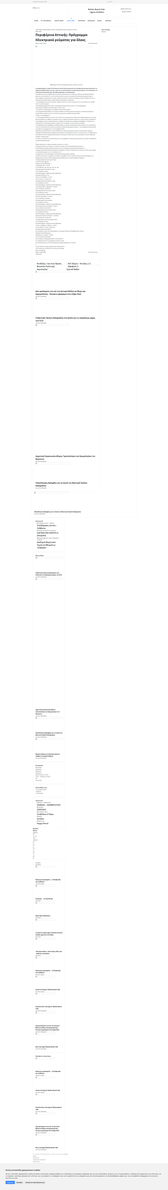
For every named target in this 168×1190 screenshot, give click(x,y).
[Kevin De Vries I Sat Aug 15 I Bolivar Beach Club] (45, 994)
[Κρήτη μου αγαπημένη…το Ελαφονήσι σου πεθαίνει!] (45, 867)
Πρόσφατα (38, 864)
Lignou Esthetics (97, 12)
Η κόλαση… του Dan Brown (44, 899)
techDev (40, 818)
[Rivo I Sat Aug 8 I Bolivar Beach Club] (45, 1034)
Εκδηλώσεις (91, 21)
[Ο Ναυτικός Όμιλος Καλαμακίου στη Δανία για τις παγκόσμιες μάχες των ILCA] (53, 299)
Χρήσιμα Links (36, 1161)
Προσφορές (81, 21)
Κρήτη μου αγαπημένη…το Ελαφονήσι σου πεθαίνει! (48, 972)
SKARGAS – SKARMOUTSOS (49, 805)
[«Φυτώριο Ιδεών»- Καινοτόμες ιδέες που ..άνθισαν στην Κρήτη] (45, 939)
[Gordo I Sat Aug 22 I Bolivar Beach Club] (45, 977)
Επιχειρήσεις (39, 769)
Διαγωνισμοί (39, 780)
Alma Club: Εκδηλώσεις (43, 916)
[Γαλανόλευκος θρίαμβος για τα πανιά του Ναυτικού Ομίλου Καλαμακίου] (53, 464)
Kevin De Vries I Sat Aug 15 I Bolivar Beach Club (49, 1008)
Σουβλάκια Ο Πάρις (45, 814)
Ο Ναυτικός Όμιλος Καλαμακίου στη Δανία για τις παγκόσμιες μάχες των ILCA (65, 319)
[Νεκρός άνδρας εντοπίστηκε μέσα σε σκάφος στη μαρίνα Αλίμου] (49, 739)
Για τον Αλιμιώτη (46, 21)
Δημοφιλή (38, 863)
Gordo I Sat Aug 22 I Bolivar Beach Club (48, 990)
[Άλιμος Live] (36, 8)
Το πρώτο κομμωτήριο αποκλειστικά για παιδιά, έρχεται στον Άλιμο (49, 934)
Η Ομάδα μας (36, 1158)
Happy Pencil (42, 823)
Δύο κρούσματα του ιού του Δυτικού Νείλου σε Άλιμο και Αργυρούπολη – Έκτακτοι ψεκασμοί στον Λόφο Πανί (60, 293)
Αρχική (36, 21)
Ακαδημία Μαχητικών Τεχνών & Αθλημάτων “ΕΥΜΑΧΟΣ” (46, 545)
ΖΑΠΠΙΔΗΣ (41, 809)
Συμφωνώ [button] (10, 1182)
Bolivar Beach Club (96, 9)
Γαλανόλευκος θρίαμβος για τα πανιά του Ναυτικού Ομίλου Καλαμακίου (61, 484)
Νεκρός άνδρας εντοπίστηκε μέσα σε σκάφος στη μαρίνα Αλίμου (48, 755)
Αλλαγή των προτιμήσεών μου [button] (35, 1182)
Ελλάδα (99, 21)
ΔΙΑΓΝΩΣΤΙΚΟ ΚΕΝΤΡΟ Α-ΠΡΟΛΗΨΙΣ (48, 534)
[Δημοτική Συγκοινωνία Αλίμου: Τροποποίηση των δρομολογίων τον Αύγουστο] (53, 325)
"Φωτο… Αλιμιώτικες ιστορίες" (43, 776)
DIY (36, 778)
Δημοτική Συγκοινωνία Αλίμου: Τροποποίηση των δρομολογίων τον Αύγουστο (48, 712)
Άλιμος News (71, 21)
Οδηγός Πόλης (59, 21)
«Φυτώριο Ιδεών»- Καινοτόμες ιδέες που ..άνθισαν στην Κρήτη (49, 952)
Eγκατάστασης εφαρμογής (39, 1160)
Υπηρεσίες (108, 21)
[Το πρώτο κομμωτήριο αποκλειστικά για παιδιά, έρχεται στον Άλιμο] (45, 920)
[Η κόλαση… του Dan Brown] (45, 886)
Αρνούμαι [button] (19, 1182)
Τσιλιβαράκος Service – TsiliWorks (47, 527)
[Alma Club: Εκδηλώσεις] (45, 903)
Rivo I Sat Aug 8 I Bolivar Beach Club (47, 1047)
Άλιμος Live (38, 43)
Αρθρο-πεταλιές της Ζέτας (42, 775)
